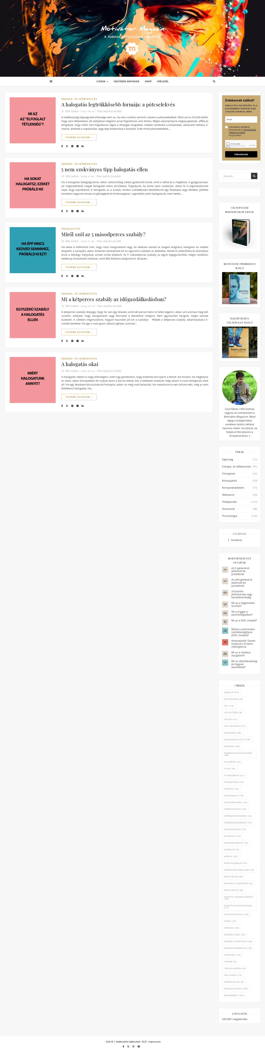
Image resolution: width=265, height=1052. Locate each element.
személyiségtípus (238, 941)
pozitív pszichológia (238, 906)
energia (232, 746)
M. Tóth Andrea (70, 111)
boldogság (233, 699)
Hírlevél (163, 81)
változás (233, 975)
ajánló (231, 692)
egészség (232, 732)
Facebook (239, 533)
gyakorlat (234, 795)
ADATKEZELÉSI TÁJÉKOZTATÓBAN (242, 131)
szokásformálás (238, 948)
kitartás (232, 836)
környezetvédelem (239, 869)
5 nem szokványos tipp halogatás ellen (104, 169)
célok (230, 719)
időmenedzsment (238, 822)
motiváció (233, 890)
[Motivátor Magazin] (132, 37)
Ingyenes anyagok (126, 81)
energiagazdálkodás (238, 754)
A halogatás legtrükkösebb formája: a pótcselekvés (118, 104)
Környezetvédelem (233, 487)
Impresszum (154, 1041)
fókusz (231, 788)
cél (229, 705)
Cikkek (101, 81)
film (229, 768)
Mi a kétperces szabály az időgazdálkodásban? (113, 299)
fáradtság (234, 782)
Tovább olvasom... (79, 137)
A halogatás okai (79, 364)
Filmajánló (228, 473)
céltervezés (234, 726)
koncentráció (236, 842)
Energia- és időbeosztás (79, 98)
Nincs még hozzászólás (109, 111)
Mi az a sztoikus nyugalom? (241, 654)
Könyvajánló (229, 480)
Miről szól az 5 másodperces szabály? (103, 234)
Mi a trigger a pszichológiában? (242, 613)
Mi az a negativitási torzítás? (243, 604)
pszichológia (236, 914)
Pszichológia (229, 516)
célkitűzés (233, 712)
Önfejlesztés (71, 228)
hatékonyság (235, 802)
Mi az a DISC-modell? (244, 620)
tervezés (232, 954)
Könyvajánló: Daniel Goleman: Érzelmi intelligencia (243, 643)
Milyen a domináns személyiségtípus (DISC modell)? (243, 632)
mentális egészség (238, 883)
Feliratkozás (241, 154)
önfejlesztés (236, 988)
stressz (231, 927)
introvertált (235, 829)
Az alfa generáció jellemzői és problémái (241, 582)
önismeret (234, 995)
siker (230, 921)
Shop (148, 81)
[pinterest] (139, 1046)
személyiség (235, 934)
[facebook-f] (124, 1046)
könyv (231, 856)
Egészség (227, 459)
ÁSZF (144, 1041)
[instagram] (133, 1046)
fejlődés (232, 761)
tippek (230, 961)
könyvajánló (235, 863)
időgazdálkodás (238, 815)
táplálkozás (235, 968)
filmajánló (234, 775)
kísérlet (231, 849)
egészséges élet (237, 739)
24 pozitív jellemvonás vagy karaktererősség (241, 594)
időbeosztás (235, 809)
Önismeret (228, 509)
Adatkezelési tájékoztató (128, 1041)
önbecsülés (234, 981)
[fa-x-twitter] (128, 1046)
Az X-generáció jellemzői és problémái (240, 571)
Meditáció (228, 494)
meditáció (233, 876)
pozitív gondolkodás (238, 897)
